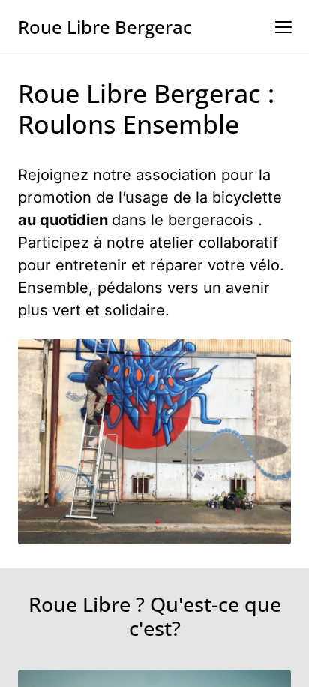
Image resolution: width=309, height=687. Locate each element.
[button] (283, 27)
